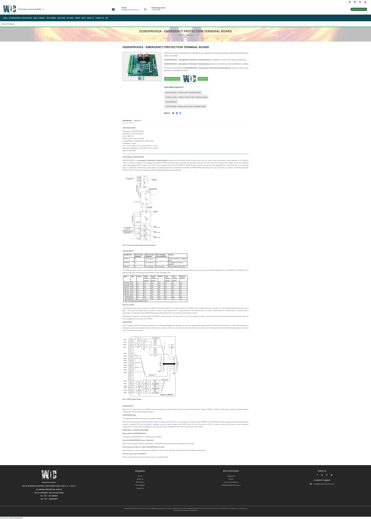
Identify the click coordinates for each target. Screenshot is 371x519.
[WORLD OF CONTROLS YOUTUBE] (365, 2)
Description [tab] (127, 120)
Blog (83, 18)
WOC (210, 424)
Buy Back (70, 18)
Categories (231, 476)
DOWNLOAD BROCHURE (359, 9)
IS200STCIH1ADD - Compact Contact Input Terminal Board (186, 97)
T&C (107, 18)
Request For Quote (172, 79)
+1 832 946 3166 (155, 10)
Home (5, 18)
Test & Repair (51, 18)
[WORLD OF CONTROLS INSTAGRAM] (360, 2)
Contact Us (99, 18)
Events (77, 18)
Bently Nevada (39, 18)
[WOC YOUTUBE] (331, 475)
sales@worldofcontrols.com (130, 10)
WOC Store (61, 18)
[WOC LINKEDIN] (322, 475)
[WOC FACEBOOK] (317, 475)
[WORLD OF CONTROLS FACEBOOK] (350, 2)
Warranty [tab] (137, 120)
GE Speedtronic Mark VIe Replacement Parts (158, 422)
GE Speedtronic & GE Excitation (20, 18)
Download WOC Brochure (231, 485)
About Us (90, 18)
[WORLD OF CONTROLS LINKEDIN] (355, 2)
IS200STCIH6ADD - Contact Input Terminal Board (183, 92)
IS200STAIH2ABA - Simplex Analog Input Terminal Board (186, 106)
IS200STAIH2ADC (171, 102)
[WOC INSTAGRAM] (326, 475)
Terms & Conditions (231, 482)
